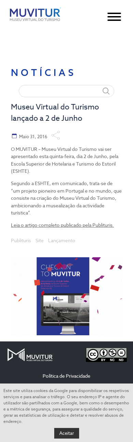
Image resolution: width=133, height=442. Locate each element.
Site (39, 240)
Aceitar (66, 433)
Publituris (21, 240)
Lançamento (61, 240)
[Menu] (114, 17)
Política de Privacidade (66, 376)
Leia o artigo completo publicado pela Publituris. (62, 225)
